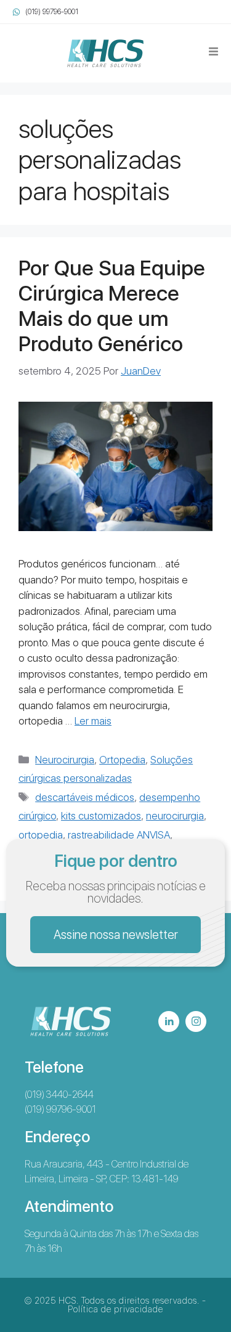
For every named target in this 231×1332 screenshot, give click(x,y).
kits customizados (101, 816)
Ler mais (93, 721)
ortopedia (40, 835)
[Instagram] (195, 1021)
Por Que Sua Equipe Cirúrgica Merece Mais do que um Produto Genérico (111, 305)
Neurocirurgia (64, 759)
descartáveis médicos (84, 797)
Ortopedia (122, 759)
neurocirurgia (175, 816)
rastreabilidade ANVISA (119, 835)
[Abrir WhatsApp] (200, 1301)
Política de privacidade (115, 1309)
